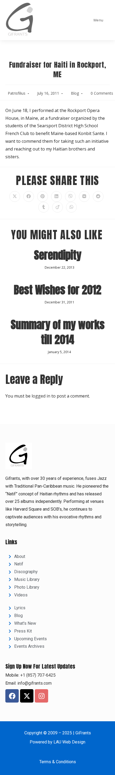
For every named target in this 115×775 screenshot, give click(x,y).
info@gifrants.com (34, 683)
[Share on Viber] (70, 196)
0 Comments (102, 93)
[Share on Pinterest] (42, 196)
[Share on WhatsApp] (71, 207)
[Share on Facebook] (28, 196)
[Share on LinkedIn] (56, 196)
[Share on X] (14, 196)
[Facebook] (12, 696)
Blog (75, 93)
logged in (41, 396)
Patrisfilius (16, 93)
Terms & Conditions (57, 761)
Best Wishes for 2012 (57, 289)
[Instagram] (41, 696)
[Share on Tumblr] (43, 207)
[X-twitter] (26, 696)
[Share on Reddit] (98, 196)
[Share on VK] (84, 196)
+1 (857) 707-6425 (37, 675)
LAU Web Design (69, 742)
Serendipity (57, 255)
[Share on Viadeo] (57, 207)
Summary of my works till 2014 (58, 332)
